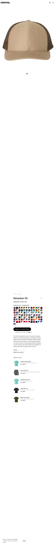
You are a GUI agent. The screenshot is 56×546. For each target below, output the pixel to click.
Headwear (19, 294)
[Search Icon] (50, 2)
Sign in (30, 332)
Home (14, 294)
